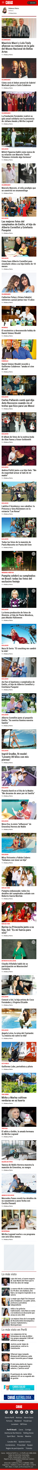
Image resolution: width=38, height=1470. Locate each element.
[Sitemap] (31, 1412)
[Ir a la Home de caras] (9, 3)
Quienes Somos (25, 1442)
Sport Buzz (11, 1436)
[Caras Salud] (19, 1390)
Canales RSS (12, 1442)
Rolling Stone (28, 1433)
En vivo (32, 3)
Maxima (28, 1436)
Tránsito (29, 1448)
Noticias (19, 1417)
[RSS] (26, 1412)
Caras (21, 1429)
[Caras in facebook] (11, 1412)
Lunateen (14, 1424)
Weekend (17, 1421)
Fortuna (9, 1421)
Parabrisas (28, 1421)
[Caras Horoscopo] (19, 1399)
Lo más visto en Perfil (14, 1329)
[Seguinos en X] (16, 1412)
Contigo (28, 1429)
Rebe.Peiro (13, 13)
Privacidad (21, 1445)
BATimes (23, 1424)
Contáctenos (10, 1445)
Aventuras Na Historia (13, 1433)
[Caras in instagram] (6, 1412)
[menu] (3, 3)
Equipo (30, 1445)
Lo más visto (9, 1274)
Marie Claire (28, 1417)
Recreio (20, 1436)
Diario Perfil (9, 1417)
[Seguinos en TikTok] (21, 1412)
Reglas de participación (15, 1448)
